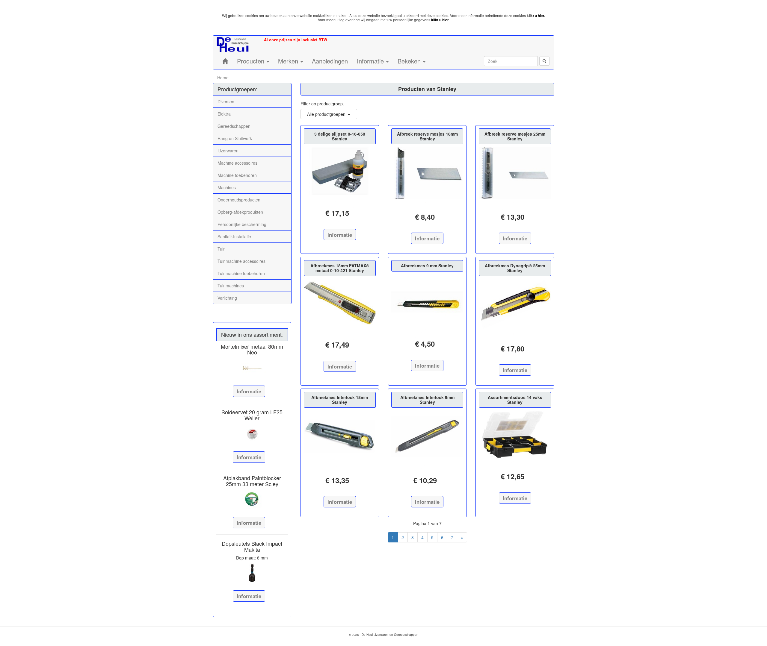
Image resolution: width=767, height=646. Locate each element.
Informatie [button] (371, 61)
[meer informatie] (340, 171)
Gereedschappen (234, 126)
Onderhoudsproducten (239, 200)
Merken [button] (289, 61)
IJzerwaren (228, 151)
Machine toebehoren (237, 175)
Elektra (224, 114)
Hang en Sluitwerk (235, 138)
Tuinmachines (231, 286)
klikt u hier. (536, 15)
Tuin (222, 249)
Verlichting (227, 298)
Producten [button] (251, 61)
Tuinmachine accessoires (241, 261)
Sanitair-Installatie (234, 236)
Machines (227, 187)
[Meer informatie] (252, 368)
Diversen (226, 101)
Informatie (249, 391)
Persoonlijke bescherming (242, 224)
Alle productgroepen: (327, 114)
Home (223, 78)
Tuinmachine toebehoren (241, 273)
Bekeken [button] (410, 61)
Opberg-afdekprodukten (240, 212)
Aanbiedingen (330, 61)
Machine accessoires (237, 163)
